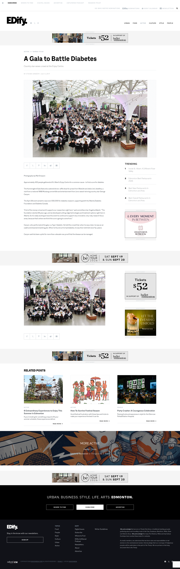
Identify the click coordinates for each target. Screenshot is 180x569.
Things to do (38, 52)
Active (143, 23)
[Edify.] (17, 21)
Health (87, 449)
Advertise (58, 3)
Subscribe (12, 3)
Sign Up (25, 540)
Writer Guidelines (101, 529)
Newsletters (79, 544)
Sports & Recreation (79, 453)
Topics (57, 526)
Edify (77, 526)
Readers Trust (94, 3)
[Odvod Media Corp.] (12, 562)
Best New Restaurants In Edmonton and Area (138, 189)
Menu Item (99, 526)
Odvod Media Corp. (37, 561)
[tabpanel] (90, 502)
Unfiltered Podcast (75, 3)
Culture (152, 23)
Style (161, 23)
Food (135, 23)
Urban (127, 23)
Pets (94, 449)
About (77, 548)
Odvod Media (73, 561)
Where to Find (27, 3)
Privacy (60, 561)
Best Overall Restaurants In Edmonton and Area (139, 199)
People (170, 23)
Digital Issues (43, 3)
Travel (107, 453)
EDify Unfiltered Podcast (80, 540)
